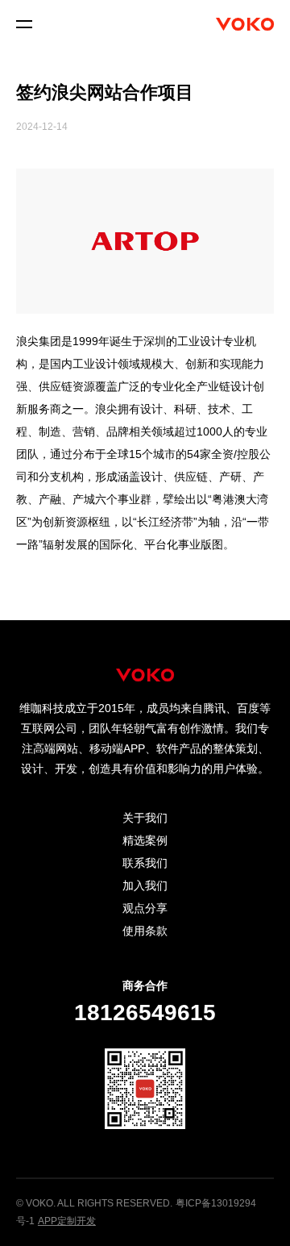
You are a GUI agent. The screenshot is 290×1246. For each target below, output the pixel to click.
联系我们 (145, 862)
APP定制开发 (67, 1221)
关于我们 (145, 817)
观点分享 (145, 908)
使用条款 (145, 930)
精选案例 (145, 840)
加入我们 (145, 885)
